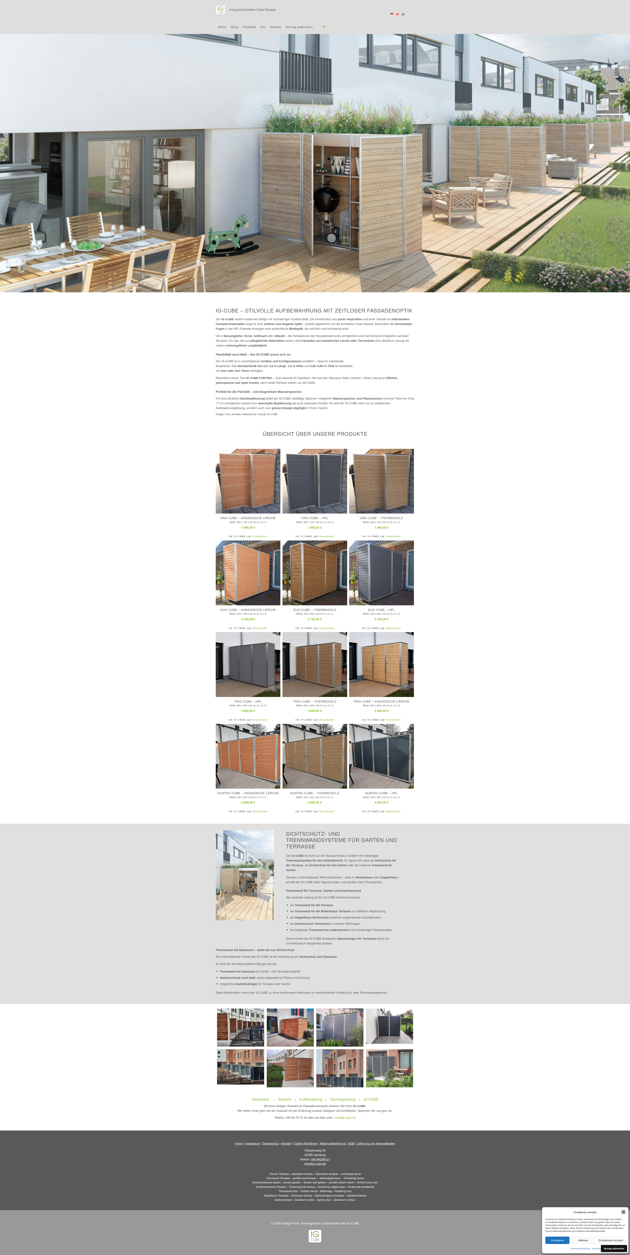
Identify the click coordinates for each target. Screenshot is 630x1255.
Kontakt (286, 1143)
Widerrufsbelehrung (333, 1143)
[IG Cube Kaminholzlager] (340, 1068)
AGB (351, 1143)
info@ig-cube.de (345, 1117)
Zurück (3, 160)
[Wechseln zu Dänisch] (397, 14)
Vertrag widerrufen (614, 1248)
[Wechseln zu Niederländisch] (402, 14)
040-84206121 (320, 1159)
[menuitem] (222, 27)
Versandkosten (259, 536)
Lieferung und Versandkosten (376, 1143)
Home (239, 1143)
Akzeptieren (557, 1240)
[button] (623, 1212)
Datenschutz (270, 1143)
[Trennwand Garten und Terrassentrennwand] (290, 1027)
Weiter (627, 160)
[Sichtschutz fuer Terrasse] (240, 1068)
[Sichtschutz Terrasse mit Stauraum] (389, 1027)
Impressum (597, 1248)
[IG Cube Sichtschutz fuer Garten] (290, 1068)
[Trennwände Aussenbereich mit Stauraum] (240, 1027)
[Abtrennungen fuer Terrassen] (389, 1068)
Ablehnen (583, 1240)
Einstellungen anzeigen (611, 1240)
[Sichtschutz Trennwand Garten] (340, 1027)
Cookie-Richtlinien (305, 1143)
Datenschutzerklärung (580, 1248)
